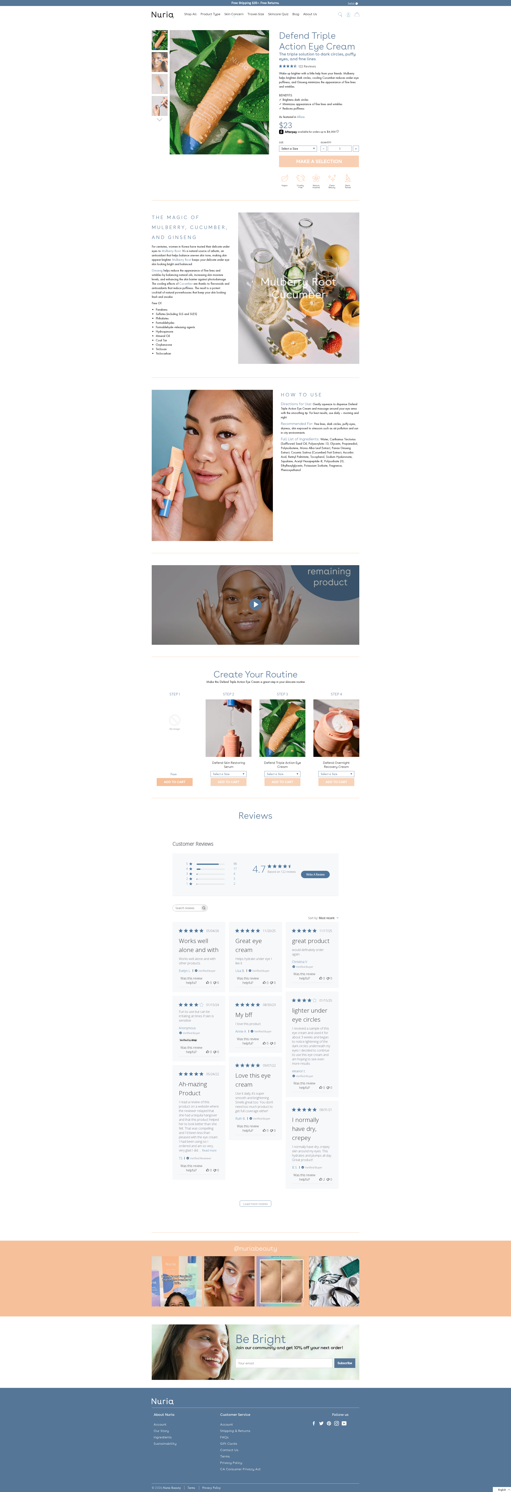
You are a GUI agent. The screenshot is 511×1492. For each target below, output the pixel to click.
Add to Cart (174, 782)
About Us (310, 14)
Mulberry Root (171, 251)
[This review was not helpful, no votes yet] (214, 983)
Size (281, 142)
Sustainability (165, 1444)
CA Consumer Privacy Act (240, 1469)
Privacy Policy (231, 1463)
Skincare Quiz (278, 14)
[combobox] (323, 918)
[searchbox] (186, 908)
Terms (225, 1456)
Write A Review (315, 874)
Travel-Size (256, 14)
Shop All (190, 14)
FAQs (224, 1437)
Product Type (210, 14)
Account (160, 1424)
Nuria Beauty (172, 1488)
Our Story (161, 1431)
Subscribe (345, 1363)
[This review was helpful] (320, 1179)
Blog (295, 14)
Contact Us (229, 1450)
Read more (209, 1150)
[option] (175, 739)
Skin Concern (234, 14)
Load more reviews (255, 1204)
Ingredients (163, 1437)
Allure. (301, 117)
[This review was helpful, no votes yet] (207, 983)
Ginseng (157, 270)
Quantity (326, 142)
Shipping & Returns (235, 1431)
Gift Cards (228, 1444)
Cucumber (186, 283)
